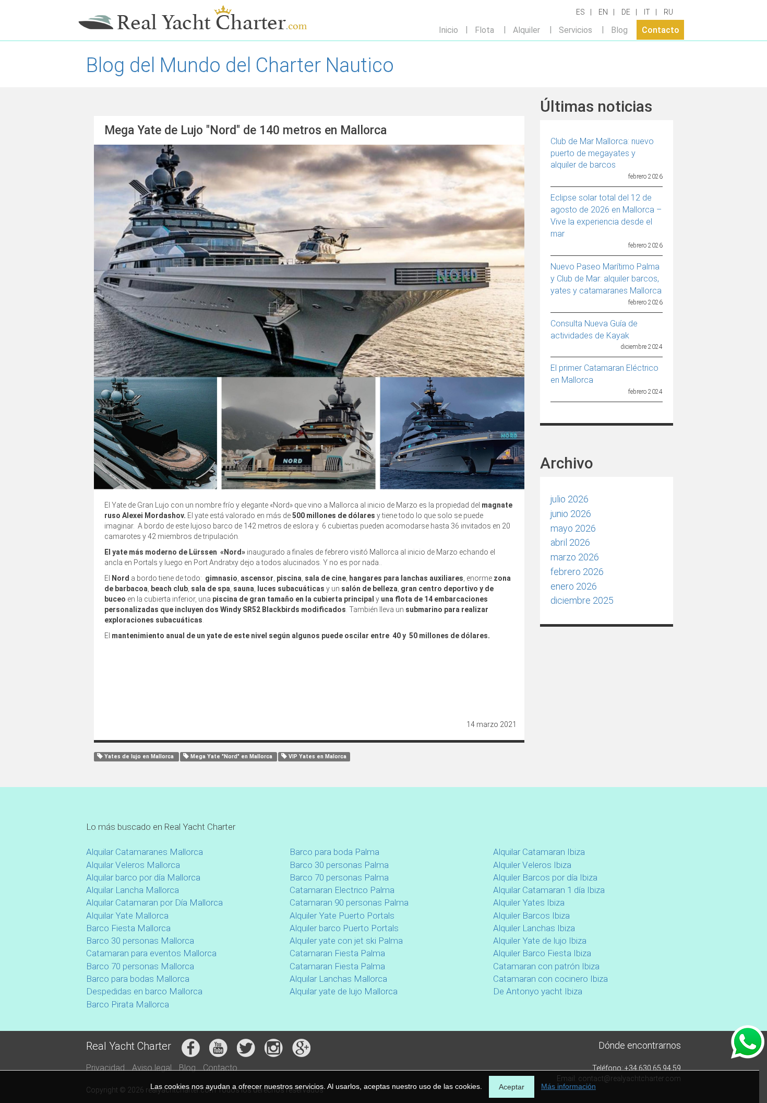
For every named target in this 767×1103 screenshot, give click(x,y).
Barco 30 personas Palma (339, 865)
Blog (619, 29)
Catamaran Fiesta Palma (337, 953)
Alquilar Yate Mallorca (127, 915)
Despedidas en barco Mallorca (144, 991)
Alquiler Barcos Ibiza (531, 915)
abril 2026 (570, 542)
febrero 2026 (577, 571)
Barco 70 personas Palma (339, 877)
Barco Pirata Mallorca (127, 1004)
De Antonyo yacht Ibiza (537, 991)
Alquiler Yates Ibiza (529, 902)
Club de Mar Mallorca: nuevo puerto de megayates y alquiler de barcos (602, 153)
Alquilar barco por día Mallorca (143, 877)
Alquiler (526, 29)
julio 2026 (569, 499)
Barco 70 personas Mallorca (140, 966)
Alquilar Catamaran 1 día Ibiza (549, 890)
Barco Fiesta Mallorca (128, 928)
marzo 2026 (574, 557)
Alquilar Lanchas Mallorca (338, 978)
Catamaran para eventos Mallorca (151, 953)
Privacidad (105, 1068)
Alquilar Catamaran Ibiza (539, 852)
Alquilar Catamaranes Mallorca (144, 852)
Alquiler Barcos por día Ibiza (545, 877)
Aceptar (511, 1087)
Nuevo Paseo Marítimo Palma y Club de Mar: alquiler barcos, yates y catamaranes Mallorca (606, 279)
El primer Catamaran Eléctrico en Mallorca (604, 374)
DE (625, 12)
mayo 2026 (573, 528)
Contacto (660, 29)
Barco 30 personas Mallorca (140, 940)
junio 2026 (570, 513)
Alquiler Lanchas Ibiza (534, 928)
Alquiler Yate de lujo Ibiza (539, 940)
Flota (484, 29)
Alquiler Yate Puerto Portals (342, 915)
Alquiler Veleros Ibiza (532, 865)
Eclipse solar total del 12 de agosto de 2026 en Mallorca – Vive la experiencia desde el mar (606, 216)
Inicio (448, 29)
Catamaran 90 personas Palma (349, 902)
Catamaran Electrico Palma (342, 890)
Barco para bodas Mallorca (137, 978)
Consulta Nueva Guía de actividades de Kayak (594, 330)
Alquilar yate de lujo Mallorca (344, 991)
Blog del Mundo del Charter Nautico (240, 65)
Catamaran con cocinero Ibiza (550, 978)
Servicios (575, 29)
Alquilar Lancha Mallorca (132, 890)
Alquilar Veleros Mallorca (133, 865)
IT (647, 12)
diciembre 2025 (582, 600)
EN (603, 12)
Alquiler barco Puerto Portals (344, 928)
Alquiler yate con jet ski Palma (346, 940)
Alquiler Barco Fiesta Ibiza (542, 953)
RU (668, 12)
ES (580, 12)
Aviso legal (152, 1068)
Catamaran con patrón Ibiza (546, 966)
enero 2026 (573, 586)
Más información (568, 1086)
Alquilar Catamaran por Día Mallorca (154, 902)
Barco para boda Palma (334, 852)
